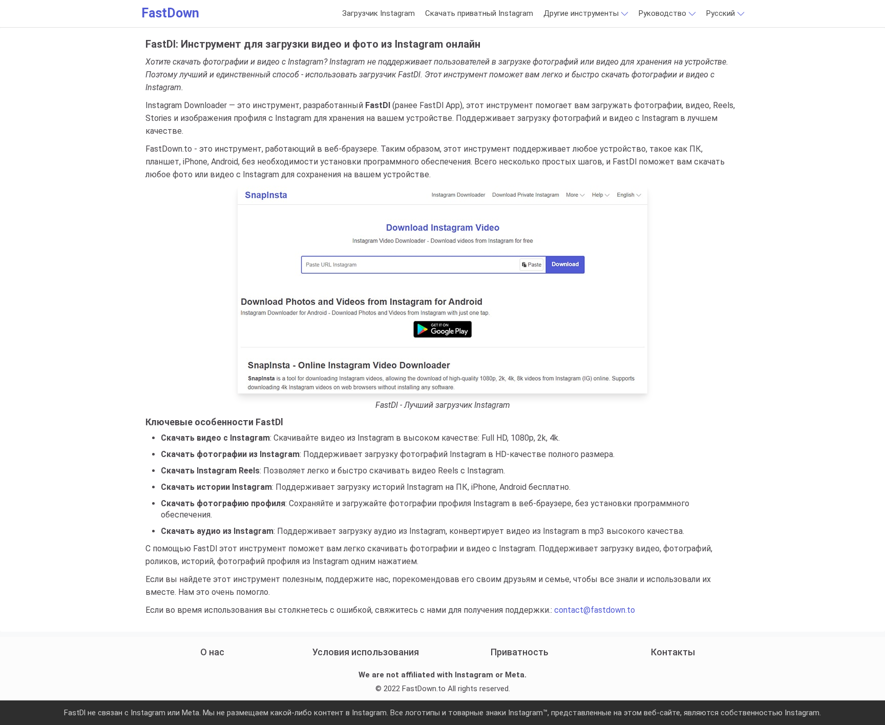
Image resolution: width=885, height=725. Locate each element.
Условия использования (365, 652)
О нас (212, 652)
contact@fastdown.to (594, 610)
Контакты (673, 652)
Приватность (520, 652)
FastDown (170, 13)
